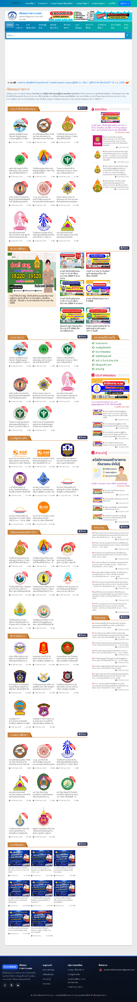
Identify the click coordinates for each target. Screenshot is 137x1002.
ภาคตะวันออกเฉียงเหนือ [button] (61, 3)
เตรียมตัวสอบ (48, 974)
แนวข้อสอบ (78, 26)
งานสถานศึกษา (102, 26)
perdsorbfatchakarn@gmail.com (119, 969)
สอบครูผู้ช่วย (42, 26)
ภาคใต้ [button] (111, 3)
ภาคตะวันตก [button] (81, 3)
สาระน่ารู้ (126, 26)
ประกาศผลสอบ (116, 26)
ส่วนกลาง (16, 2)
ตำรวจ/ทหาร (67, 26)
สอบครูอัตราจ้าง (54, 26)
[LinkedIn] (17, 985)
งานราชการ (19, 26)
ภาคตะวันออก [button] (98, 3)
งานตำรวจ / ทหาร (75, 987)
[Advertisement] (68, 59)
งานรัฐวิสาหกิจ (31, 26)
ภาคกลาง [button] (42, 3)
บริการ (123, 3)
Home (10, 24)
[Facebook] (4, 985)
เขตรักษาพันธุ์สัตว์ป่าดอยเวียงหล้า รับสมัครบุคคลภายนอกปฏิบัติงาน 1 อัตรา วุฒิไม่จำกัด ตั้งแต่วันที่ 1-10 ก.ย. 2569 (71, 82)
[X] (11, 985)
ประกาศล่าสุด (48, 970)
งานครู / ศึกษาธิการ (76, 970)
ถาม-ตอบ (46, 984)
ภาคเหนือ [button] (29, 3)
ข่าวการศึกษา (89, 26)
